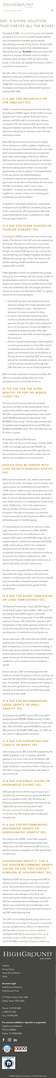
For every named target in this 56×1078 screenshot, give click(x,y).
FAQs (4, 977)
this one (42, 934)
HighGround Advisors (12, 987)
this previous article (26, 930)
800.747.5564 (10, 1012)
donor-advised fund (21, 37)
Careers (5, 966)
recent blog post (33, 33)
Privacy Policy (8, 969)
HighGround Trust (10, 991)
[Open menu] (52, 10)
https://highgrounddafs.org (36, 941)
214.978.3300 (15, 1008)
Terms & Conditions (11, 973)
